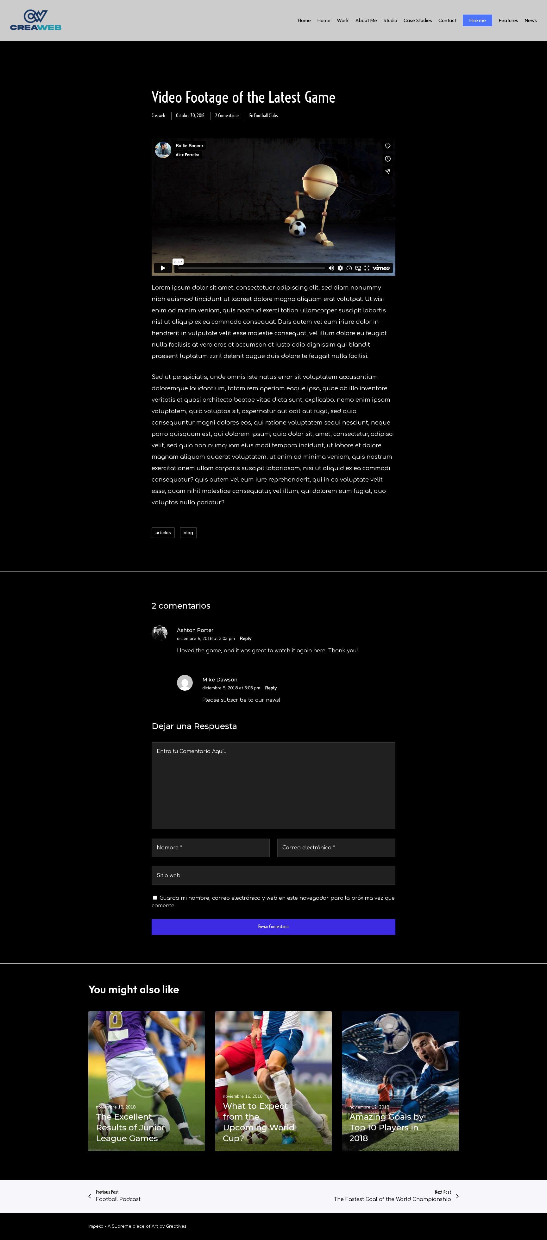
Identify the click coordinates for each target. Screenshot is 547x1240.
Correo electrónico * (308, 848)
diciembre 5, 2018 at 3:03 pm (206, 638)
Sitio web (168, 876)
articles (163, 532)
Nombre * (169, 848)
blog (188, 532)
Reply (245, 638)
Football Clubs (266, 115)
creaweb (158, 115)
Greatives (176, 1226)
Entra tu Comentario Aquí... (192, 751)
